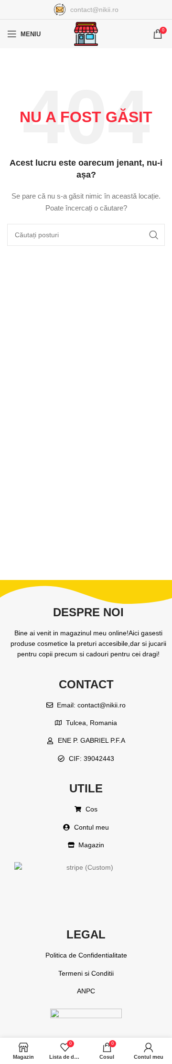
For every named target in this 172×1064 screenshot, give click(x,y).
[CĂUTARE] (154, 235)
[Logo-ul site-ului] (86, 33)
